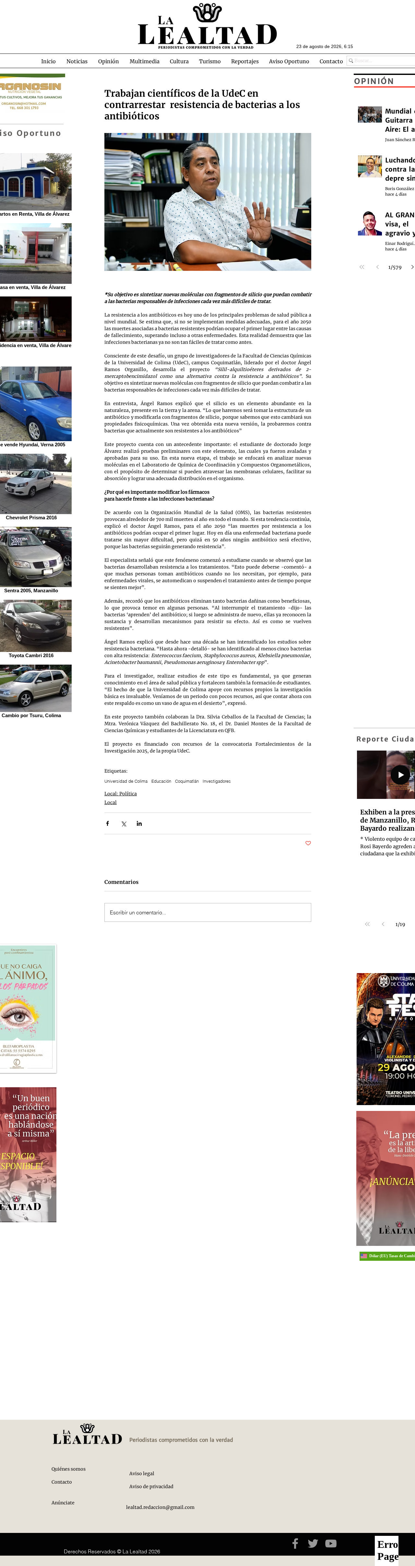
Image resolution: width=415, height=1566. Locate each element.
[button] (77, 61)
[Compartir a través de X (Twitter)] (123, 823)
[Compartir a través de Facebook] (107, 823)
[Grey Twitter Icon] (313, 1543)
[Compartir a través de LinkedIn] (139, 823)
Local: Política (120, 794)
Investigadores (217, 781)
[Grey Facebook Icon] (295, 1543)
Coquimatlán (187, 781)
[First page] (367, 924)
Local (110, 802)
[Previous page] (383, 924)
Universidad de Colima (126, 781)
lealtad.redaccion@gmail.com (160, 1507)
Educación (161, 781)
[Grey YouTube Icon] (331, 1543)
